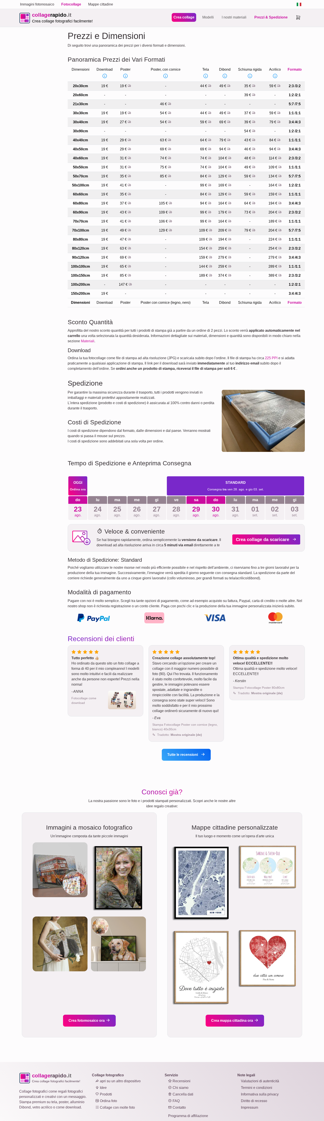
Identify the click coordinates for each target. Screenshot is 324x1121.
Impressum (249, 1107)
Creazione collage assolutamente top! (183, 658)
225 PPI (271, 358)
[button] (179, 734)
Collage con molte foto (117, 1107)
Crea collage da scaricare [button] (263, 539)
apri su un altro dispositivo (120, 1081)
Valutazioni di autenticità (260, 1081)
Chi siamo (180, 1088)
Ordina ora (78, 489)
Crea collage (183, 17)
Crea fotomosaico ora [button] (87, 1020)
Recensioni (181, 1081)
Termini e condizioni (256, 1088)
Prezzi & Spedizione (271, 17)
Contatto (179, 1107)
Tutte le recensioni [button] (183, 755)
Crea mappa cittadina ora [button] (232, 1020)
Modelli (208, 17)
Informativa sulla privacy (260, 1094)
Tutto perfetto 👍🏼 (85, 658)
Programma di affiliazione (188, 1116)
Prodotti (105, 1094)
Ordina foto (108, 1101)
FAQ (176, 1101)
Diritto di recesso (254, 1101)
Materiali (87, 341)
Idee (103, 1088)
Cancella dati (182, 1094)
